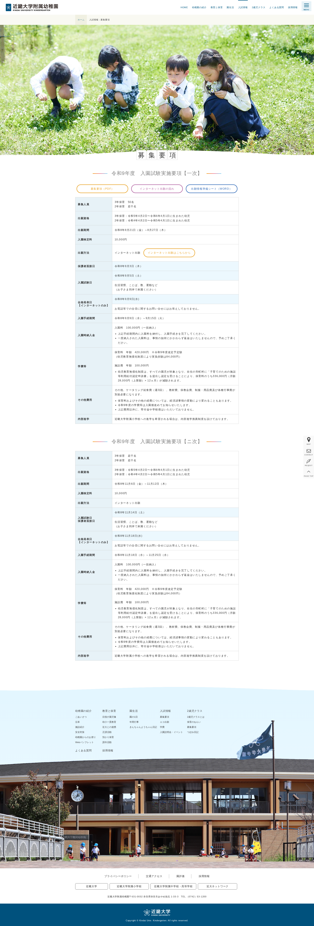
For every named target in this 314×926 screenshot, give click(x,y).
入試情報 (243, 7)
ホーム (81, 19)
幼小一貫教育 (109, 722)
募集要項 (164, 717)
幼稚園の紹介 (199, 7)
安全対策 (79, 732)
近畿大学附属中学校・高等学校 (173, 886)
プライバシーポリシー (118, 876)
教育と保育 (217, 7)
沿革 (77, 722)
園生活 (230, 7)
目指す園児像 (109, 717)
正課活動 (107, 732)
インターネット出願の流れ (157, 188)
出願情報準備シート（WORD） (211, 188)
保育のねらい (194, 722)
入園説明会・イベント (171, 732)
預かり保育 (108, 737)
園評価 (180, 876)
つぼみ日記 (193, 732)
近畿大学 (91, 886)
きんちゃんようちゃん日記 (143, 727)
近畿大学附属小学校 (129, 886)
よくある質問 (276, 7)
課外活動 (107, 742)
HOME (184, 7)
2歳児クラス (258, 7)
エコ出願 (164, 722)
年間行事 (134, 722)
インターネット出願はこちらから (169, 252)
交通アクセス (154, 876)
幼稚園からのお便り (85, 737)
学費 (162, 727)
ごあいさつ (81, 717)
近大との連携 (109, 727)
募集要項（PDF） (102, 188)
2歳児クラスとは (195, 717)
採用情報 (293, 7)
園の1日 (134, 717)
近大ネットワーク (217, 886)
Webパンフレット (84, 742)
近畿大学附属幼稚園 (32, 7)
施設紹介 (79, 727)
